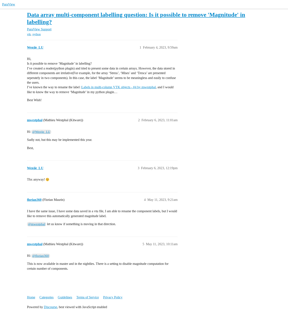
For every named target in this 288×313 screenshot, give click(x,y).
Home (31, 297)
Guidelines (65, 297)
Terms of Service (87, 297)
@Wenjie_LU (41, 131)
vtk (29, 34)
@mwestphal (36, 224)
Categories (46, 297)
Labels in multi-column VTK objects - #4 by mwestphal (118, 87)
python (36, 34)
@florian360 (40, 255)
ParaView (8, 4)
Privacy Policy (112, 297)
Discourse (50, 307)
